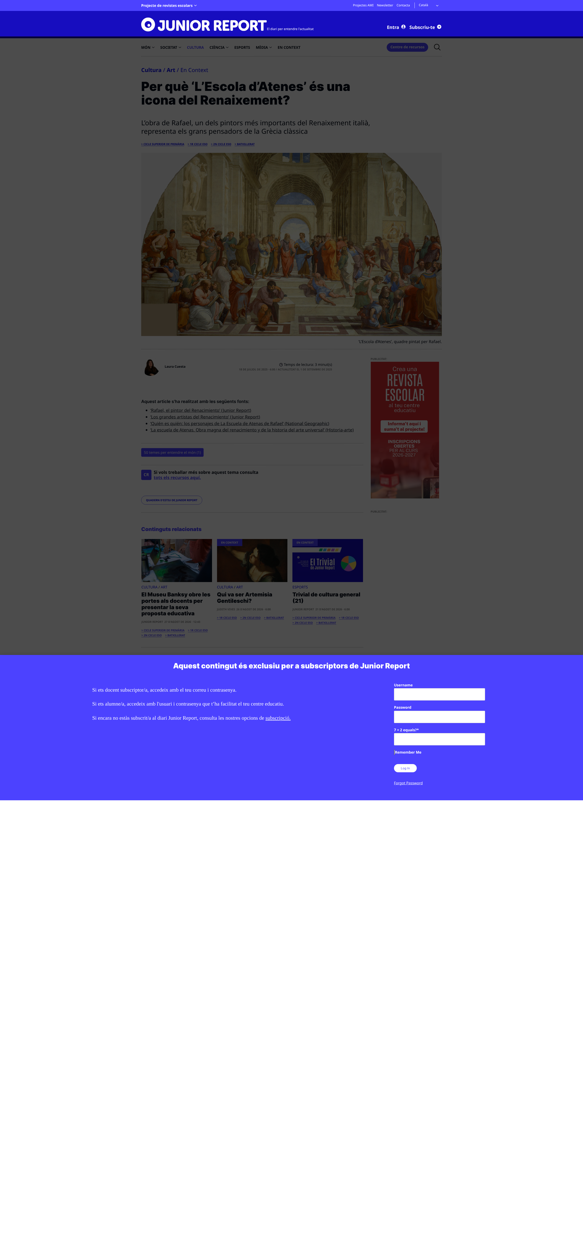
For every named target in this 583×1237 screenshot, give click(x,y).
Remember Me (408, 752)
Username (403, 685)
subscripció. (278, 718)
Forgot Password (408, 782)
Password (402, 707)
